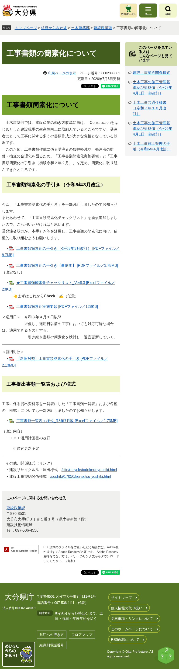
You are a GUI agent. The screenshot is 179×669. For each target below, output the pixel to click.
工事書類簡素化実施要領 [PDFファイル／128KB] (57, 307)
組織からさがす (54, 28)
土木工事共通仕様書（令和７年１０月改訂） (149, 108)
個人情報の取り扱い (126, 608)
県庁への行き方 (51, 635)
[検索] (168, 10)
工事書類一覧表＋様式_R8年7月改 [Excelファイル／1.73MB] (66, 421)
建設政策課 (103, 28)
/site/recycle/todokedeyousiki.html (89, 470)
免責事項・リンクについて (132, 618)
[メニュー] (148, 10)
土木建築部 (80, 28)
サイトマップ (121, 598)
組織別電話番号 (51, 645)
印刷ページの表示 (62, 73)
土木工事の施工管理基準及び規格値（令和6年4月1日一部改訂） (152, 128)
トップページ (26, 28)
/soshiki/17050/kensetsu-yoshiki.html (80, 476)
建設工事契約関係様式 (151, 73)
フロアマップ (81, 635)
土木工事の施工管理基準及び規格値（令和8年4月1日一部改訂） (152, 87)
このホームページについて (132, 629)
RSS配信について (125, 639)
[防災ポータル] (128, 10)
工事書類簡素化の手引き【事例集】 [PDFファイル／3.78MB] (67, 265)
